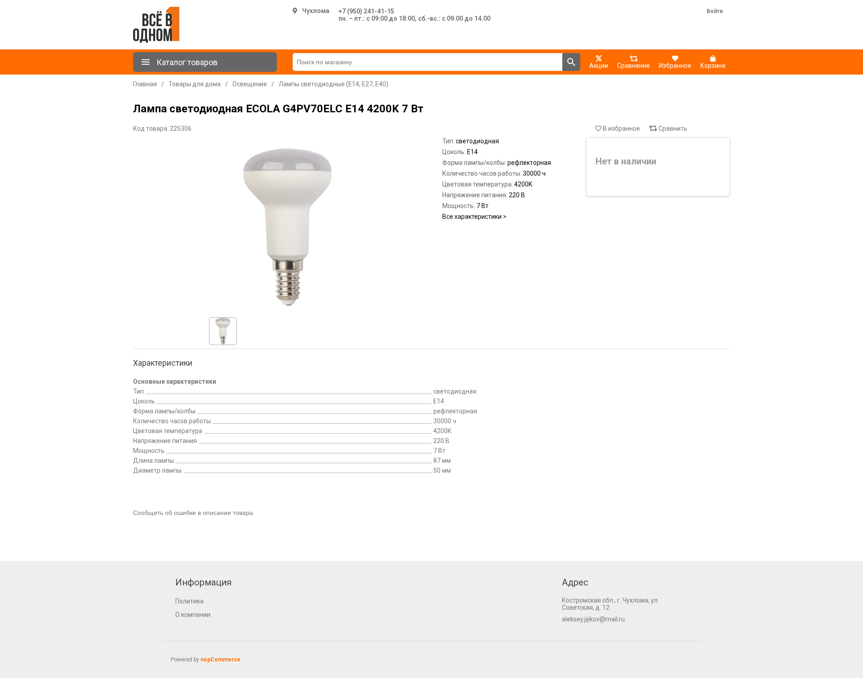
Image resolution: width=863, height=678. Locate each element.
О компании (192, 614)
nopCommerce (220, 659)
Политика (189, 601)
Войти (715, 11)
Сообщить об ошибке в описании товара (193, 512)
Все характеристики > (474, 216)
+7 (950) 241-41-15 (366, 11)
